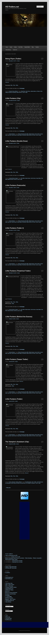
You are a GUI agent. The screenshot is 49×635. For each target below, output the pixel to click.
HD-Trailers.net (12, 6)
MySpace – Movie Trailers (10, 599)
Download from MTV (13, 555)
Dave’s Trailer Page (9, 585)
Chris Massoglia (28, 482)
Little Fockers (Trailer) (13, 399)
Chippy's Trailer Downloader (11, 566)
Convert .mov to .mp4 (15, 556)
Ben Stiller (27, 133)
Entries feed (7, 617)
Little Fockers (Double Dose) (16, 141)
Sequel (16, 178)
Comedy (10, 91)
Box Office (21, 47)
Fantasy (17, 482)
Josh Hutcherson (40, 482)
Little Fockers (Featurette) (15, 185)
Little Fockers (14, 135)
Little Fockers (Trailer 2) (14, 228)
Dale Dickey (28, 91)
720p (14, 85)
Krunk (18, 60)
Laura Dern (9, 135)
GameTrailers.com (9, 578)
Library (15, 47)
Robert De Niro (19, 92)
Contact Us (15, 49)
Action (10, 482)
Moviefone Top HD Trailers (10, 594)
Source (7, 82)
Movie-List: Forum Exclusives (11, 592)
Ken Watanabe (8, 483)
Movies (16, 91)
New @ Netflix (27, 47)
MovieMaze (7, 595)
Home (7, 47)
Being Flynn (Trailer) (13, 58)
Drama (13, 91)
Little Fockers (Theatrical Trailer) (18, 271)
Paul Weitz (14, 92)
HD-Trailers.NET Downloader (11, 568)
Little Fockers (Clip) (13, 98)
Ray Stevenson (23, 483)
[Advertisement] (24, 36)
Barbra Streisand (21, 133)
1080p (17, 85)
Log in (6, 615)
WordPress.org (8, 619)
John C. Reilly (33, 482)
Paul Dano (10, 92)
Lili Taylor (38, 91)
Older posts (8, 487)
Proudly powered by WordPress (24, 630)
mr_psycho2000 (8, 596)
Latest (11, 47)
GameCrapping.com (9, 577)
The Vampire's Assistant (30, 483)
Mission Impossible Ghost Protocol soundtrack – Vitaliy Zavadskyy (18, 558)
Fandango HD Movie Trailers (11, 587)
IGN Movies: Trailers (9, 589)
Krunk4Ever (7, 572)
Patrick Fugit (13, 483)
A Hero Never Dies (9, 583)
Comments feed (8, 618)
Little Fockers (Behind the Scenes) (18, 316)
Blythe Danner (31, 133)
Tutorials (37, 47)
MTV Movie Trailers (9, 597)
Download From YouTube (17, 560)
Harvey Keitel (37, 133)
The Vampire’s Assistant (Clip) (17, 441)
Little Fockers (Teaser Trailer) (16, 359)
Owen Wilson (19, 135)
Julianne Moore (33, 91)
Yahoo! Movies (8, 601)
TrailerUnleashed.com (9, 600)
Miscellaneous (8, 49)
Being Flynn (23, 91)
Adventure (13, 482)
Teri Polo (33, 135)
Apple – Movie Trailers (9, 584)
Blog (32, 47)
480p (11, 85)
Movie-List (7, 591)
